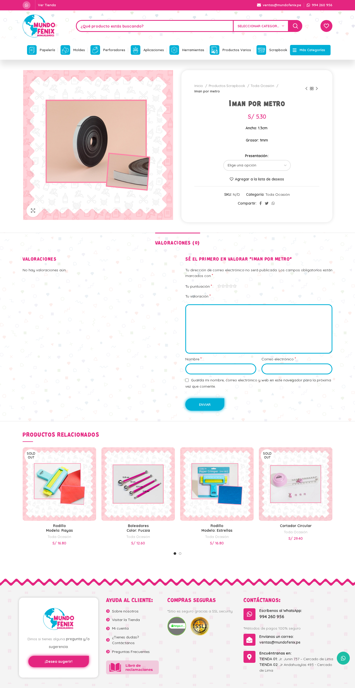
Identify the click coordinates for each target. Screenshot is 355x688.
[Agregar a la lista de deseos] (92, 470)
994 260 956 (271, 616)
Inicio (199, 86)
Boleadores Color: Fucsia (138, 528)
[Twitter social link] (266, 203)
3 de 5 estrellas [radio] (227, 286)
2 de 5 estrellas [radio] (223, 286)
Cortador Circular (296, 525)
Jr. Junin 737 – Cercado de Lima (296, 659)
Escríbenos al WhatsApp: (280, 610)
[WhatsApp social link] (26, 5)
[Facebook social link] (260, 203)
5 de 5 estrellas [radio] (235, 286)
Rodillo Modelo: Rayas (59, 528)
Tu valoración (198, 296)
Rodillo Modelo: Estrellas (216, 528)
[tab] (177, 240)
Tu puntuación (198, 286)
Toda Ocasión (263, 86)
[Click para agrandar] (33, 210)
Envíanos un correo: (276, 636)
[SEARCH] (295, 26)
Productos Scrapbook (227, 86)
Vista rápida (92, 458)
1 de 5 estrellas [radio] (219, 286)
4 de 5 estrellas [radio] (231, 286)
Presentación (256, 155)
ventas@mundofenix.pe (279, 642)
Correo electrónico (278, 358)
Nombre (193, 358)
